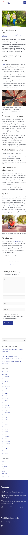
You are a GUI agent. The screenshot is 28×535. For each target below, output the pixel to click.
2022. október (5, 410)
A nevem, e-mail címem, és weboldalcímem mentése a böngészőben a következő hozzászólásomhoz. (13, 316)
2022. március (5, 427)
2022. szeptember (6, 412)
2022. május (5, 422)
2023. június (5, 391)
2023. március (5, 398)
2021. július (4, 446)
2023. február (5, 400)
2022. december (5, 405)
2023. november (5, 379)
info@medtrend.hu (11, 522)
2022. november (5, 407)
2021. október (5, 439)
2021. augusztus (6, 443)
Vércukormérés (5, 476)
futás (4, 64)
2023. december (5, 376)
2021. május (5, 451)
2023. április (5, 396)
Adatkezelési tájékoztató (6, 530)
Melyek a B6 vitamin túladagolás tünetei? (11, 359)
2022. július (4, 417)
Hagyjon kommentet (6, 35)
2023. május (5, 393)
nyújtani (5, 198)
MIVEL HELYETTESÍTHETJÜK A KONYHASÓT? (12, 354)
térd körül (10, 205)
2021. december (5, 434)
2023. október (5, 381)
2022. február (5, 429)
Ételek (3, 471)
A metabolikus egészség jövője (9, 356)
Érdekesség (19, 35)
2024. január (5, 374)
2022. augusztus (6, 415)
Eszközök (4, 469)
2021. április (5, 453)
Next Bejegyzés (14, 265)
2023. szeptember (6, 384)
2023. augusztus (6, 386)
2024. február (5, 372)
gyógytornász (11, 57)
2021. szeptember (6, 441)
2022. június (5, 419)
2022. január (5, 431)
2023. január (5, 403)
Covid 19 (4, 461)
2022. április (5, 424)
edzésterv (9, 157)
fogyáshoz (16, 181)
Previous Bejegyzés (14, 261)
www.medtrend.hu (10, 526)
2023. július (4, 388)
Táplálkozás (4, 473)
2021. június (5, 448)
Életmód (14, 35)
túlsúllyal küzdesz (17, 241)
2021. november (5, 436)
